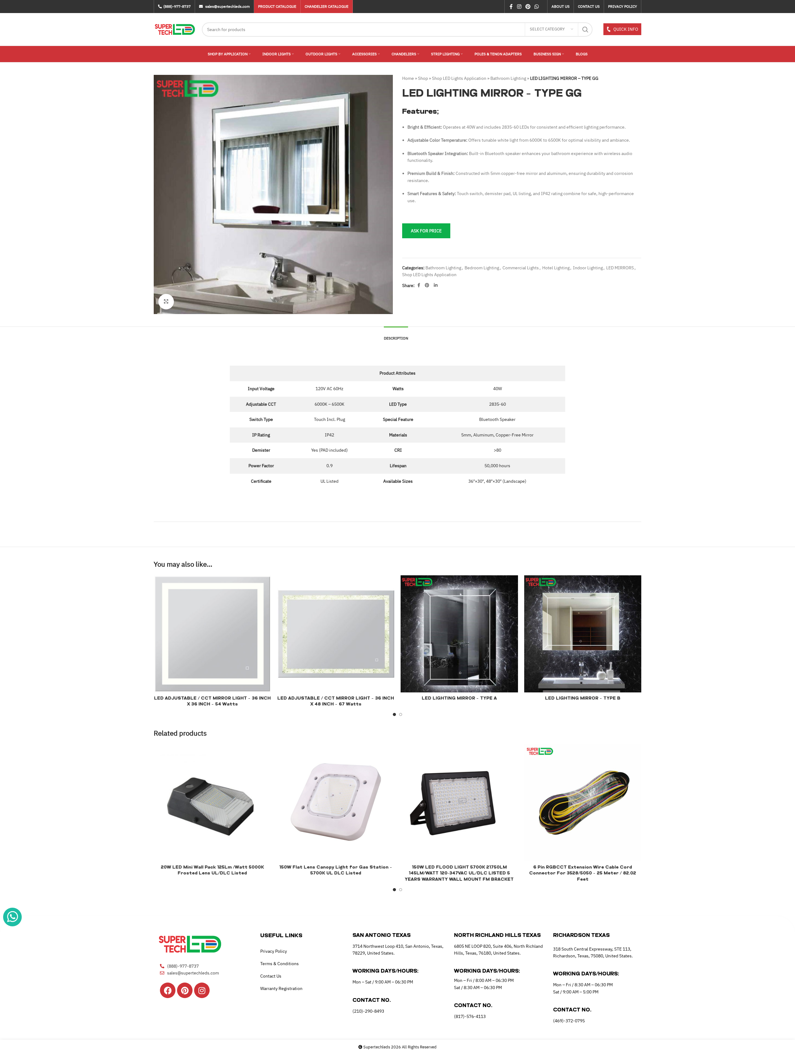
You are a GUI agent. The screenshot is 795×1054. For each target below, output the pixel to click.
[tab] (396, 335)
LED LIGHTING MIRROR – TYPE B (582, 698)
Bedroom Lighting (482, 268)
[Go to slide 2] (400, 714)
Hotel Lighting (556, 268)
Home (408, 78)
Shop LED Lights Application (459, 78)
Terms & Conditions (279, 963)
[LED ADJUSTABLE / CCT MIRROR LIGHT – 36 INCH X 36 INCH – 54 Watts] (212, 634)
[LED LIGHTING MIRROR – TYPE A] (459, 634)
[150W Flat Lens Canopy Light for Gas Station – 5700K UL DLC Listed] (336, 803)
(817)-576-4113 (470, 1016)
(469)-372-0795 (569, 1021)
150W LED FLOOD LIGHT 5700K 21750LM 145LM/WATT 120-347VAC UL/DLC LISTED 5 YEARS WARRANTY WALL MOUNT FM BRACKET (459, 873)
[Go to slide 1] (394, 714)
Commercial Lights (520, 268)
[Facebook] (167, 990)
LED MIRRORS (620, 268)
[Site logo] (175, 29)
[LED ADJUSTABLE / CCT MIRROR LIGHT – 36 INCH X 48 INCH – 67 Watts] (336, 634)
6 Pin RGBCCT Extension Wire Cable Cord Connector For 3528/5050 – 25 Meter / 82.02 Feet (582, 873)
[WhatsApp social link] (537, 6)
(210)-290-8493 (368, 1011)
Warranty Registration (281, 988)
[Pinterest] (185, 990)
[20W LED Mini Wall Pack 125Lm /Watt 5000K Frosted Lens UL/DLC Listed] (212, 803)
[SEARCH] (585, 29)
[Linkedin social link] (435, 285)
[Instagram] (202, 990)
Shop (423, 78)
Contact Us (270, 976)
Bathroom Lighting (508, 78)
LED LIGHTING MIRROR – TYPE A (459, 698)
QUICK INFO (625, 29)
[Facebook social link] (511, 6)
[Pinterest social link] (527, 6)
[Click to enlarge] (166, 301)
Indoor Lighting (588, 268)
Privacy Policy (273, 951)
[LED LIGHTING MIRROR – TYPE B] (583, 634)
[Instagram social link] (519, 6)
